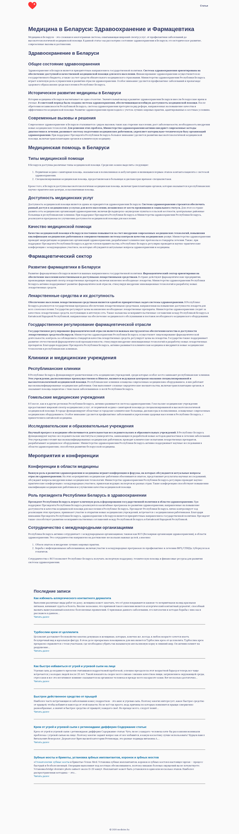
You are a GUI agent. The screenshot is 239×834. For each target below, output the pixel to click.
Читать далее (41, 616)
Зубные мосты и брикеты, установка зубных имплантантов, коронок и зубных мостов (96, 757)
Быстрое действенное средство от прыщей (65, 696)
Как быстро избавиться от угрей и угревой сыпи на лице (74, 666)
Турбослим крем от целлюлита (56, 631)
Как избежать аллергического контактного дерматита (72, 598)
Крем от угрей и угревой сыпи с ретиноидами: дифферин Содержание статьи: (90, 726)
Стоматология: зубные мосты (52, 762)
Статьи (204, 5)
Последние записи (52, 590)
